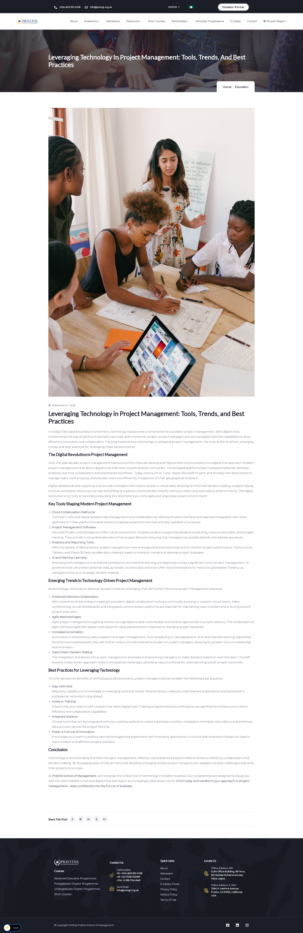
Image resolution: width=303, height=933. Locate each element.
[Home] (27, 21)
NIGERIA (172, 7)
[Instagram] (247, 925)
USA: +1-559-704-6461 (128, 880)
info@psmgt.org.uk (128, 890)
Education (241, 87)
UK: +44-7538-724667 (128, 876)
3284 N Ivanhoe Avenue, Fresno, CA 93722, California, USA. (227, 892)
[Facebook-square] (228, 925)
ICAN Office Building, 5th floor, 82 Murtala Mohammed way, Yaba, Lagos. (228, 875)
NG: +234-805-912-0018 (129, 873)
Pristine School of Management (74, 776)
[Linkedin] (237, 925)
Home (227, 87)
